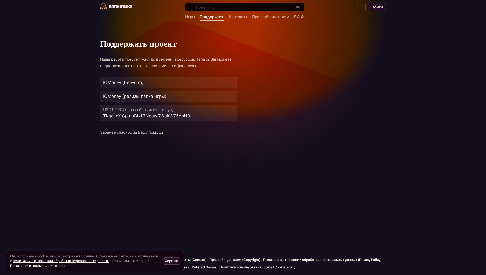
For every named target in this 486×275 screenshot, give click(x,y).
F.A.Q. (299, 16)
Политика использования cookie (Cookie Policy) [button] (258, 267)
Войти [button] (377, 7)
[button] (361, 7)
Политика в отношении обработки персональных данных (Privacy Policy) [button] (322, 260)
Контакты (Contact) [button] (191, 260)
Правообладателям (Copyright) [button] (234, 260)
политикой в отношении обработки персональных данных (61, 261)
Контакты (238, 16)
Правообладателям (270, 16)
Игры (190, 16)
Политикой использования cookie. (38, 266)
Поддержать (212, 16)
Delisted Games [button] (204, 267)
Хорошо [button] (171, 261)
